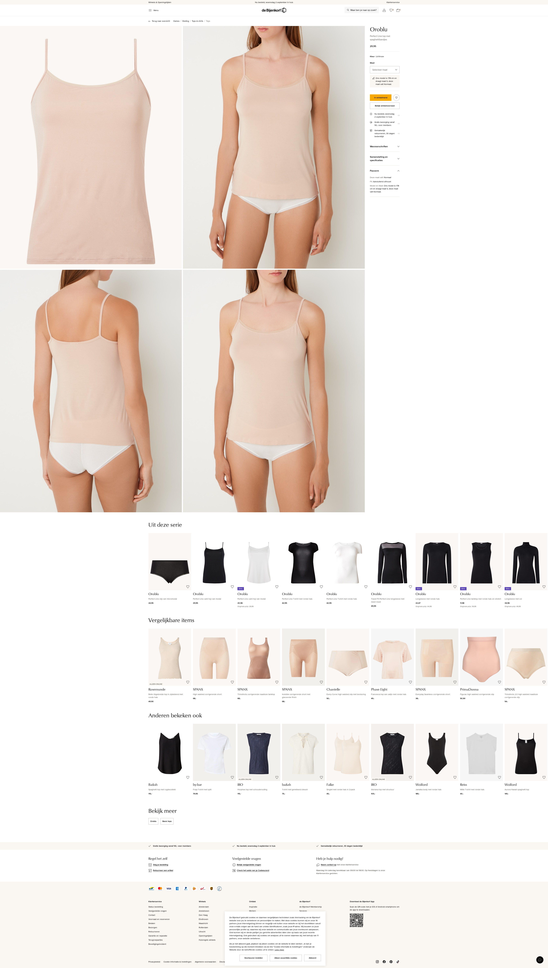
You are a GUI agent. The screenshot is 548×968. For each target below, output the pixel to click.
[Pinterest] (391, 961)
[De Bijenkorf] (274, 10)
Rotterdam (203, 927)
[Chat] (539, 959)
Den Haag (203, 915)
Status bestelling (155, 907)
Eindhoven (203, 919)
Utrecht (202, 931)
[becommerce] (219, 890)
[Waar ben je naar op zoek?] (348, 10)
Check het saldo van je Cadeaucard (253, 870)
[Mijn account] (384, 10)
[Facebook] (384, 961)
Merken (252, 911)
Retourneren (154, 931)
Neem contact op (328, 864)
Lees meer (279, 950)
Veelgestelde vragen (157, 911)
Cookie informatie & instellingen (178, 962)
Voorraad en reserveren (159, 919)
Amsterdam (204, 907)
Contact (151, 915)
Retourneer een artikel (163, 870)
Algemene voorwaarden (205, 962)
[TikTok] (398, 961)
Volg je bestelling (160, 864)
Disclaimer (224, 962)
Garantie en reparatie (157, 936)
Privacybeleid (154, 962)
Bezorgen (152, 927)
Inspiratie (253, 907)
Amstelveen (204, 911)
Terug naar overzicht (161, 21)
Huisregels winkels (207, 940)
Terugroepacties (155, 940)
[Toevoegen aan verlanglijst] (396, 97)
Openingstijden (205, 936)
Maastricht (203, 923)
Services (303, 911)
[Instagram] (377, 961)
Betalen (151, 923)
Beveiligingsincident (157, 944)
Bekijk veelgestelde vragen (249, 864)
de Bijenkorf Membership (310, 907)
